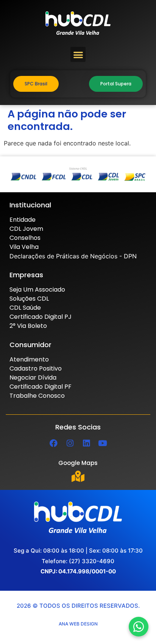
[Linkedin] (86, 443)
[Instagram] (70, 443)
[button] (78, 54)
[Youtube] (103, 443)
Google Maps (78, 463)
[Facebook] (54, 443)
